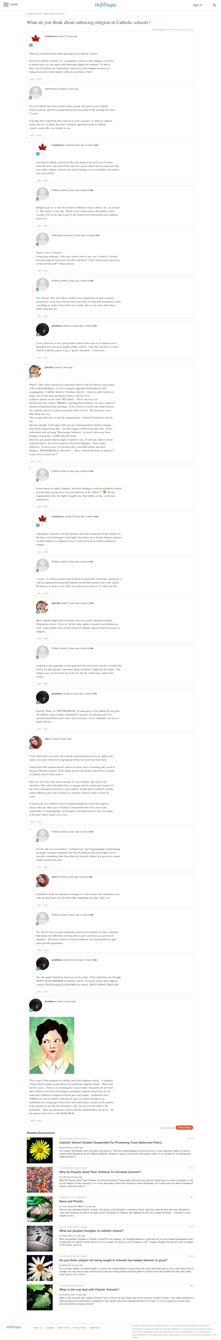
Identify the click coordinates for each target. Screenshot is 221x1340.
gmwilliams (57, 326)
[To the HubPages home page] (14, 1327)
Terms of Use (64, 1328)
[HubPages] (106, 5)
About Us (37, 1328)
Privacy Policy (79, 1328)
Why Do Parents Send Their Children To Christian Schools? (100, 1172)
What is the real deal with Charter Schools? (89, 1289)
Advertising (94, 1328)
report (39, 79)
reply (32, 79)
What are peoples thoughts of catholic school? (91, 1230)
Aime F (48, 739)
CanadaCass (51, 36)
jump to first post (168, 1128)
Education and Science (71, 1286)
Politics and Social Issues (73, 1139)
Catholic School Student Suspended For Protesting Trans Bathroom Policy (110, 1142)
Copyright (49, 1328)
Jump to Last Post (159, 29)
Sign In (197, 5)
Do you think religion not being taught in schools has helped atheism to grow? (113, 1260)
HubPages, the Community (73, 1197)
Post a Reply (184, 1127)
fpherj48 (49, 367)
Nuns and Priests (71, 1201)
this (96, 145)
